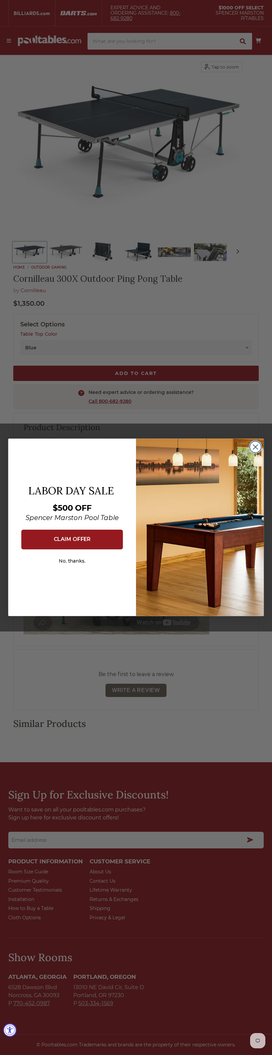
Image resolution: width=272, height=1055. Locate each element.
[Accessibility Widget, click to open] (10, 1030)
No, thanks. (72, 561)
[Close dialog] (255, 447)
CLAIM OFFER (72, 539)
